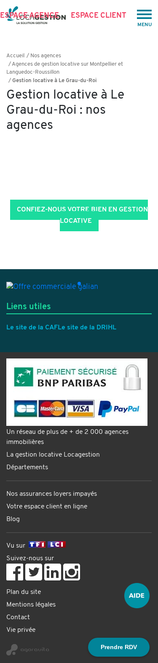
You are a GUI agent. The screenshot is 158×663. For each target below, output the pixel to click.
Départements (27, 467)
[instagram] (71, 572)
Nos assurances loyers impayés (51, 494)
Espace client (98, 15)
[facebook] (14, 572)
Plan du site (23, 592)
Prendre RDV (119, 647)
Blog (13, 519)
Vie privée (20, 630)
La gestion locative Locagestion (53, 455)
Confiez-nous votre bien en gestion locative (82, 215)
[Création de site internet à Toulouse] (79, 646)
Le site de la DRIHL (87, 327)
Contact (18, 617)
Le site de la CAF (32, 327)
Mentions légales (31, 605)
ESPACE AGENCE (29, 15)
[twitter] (33, 572)
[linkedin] (52, 572)
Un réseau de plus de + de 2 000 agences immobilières (67, 437)
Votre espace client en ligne (46, 506)
